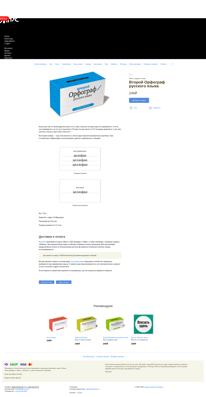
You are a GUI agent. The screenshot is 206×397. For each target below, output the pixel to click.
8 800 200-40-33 (17, 387)
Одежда (88, 64)
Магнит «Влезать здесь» (139, 337)
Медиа (7, 51)
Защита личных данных (13, 377)
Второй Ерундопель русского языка (115, 337)
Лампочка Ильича (81, 337)
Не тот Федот (51, 337)
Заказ (6, 374)
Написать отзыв (46, 282)
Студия (7, 43)
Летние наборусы (40, 64)
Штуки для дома (135, 64)
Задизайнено (9, 41)
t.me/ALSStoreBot (21, 391)
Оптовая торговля (102, 356)
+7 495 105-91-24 (33, 387)
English (79, 392)
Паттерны (123, 64)
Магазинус (8, 48)
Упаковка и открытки (151, 64)
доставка (12, 374)
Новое (6, 36)
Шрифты (114, 64)
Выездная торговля (117, 356)
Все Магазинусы (89, 356)
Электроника (66, 64)
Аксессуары (98, 64)
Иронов (7, 55)
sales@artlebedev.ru (93, 389)
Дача (131, 74)
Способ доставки (77, 261)
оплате (43, 242)
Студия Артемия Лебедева (153, 387)
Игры (106, 64)
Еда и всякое (78, 64)
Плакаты (164, 64)
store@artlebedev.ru (22, 389)
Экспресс (8, 53)
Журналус (8, 58)
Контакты (108, 371)
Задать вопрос (64, 282)
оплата (19, 374)
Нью (50, 64)
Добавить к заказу (139, 100)
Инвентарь (8, 39)
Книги (57, 64)
